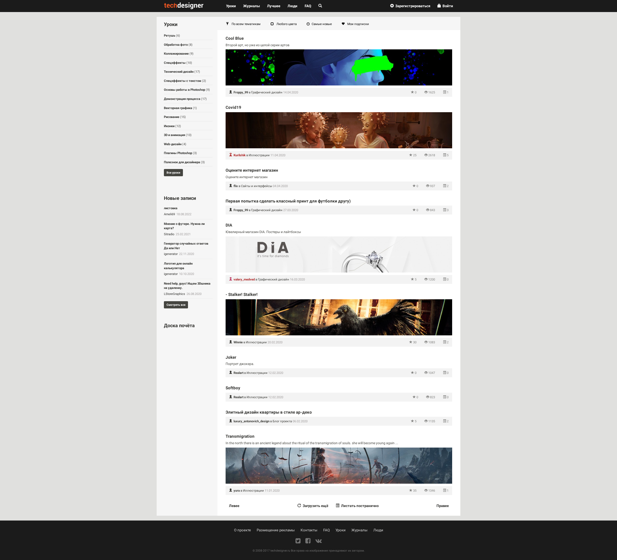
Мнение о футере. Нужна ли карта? (184, 226)
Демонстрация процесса (185, 99)
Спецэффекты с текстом (185, 81)
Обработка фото (178, 44)
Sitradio (169, 234)
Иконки (172, 126)
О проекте (242, 530)
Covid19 (233, 107)
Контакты (309, 530)
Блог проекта (282, 421)
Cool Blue (235, 38)
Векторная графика (180, 108)
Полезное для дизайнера (184, 162)
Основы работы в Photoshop (187, 89)
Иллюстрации (259, 155)
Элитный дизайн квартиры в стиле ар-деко (269, 412)
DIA (229, 225)
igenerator (171, 254)
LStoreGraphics (175, 294)
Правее (442, 506)
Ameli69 (170, 214)
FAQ (308, 6)
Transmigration (240, 436)
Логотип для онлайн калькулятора (178, 266)
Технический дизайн (182, 71)
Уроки (233, 6)
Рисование (175, 117)
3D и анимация (178, 135)
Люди (292, 6)
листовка (170, 208)
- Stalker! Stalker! (242, 294)
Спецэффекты (178, 63)
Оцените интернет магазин (252, 170)
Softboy (233, 387)
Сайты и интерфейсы (256, 186)
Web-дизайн (175, 144)
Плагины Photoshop (180, 153)
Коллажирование (179, 53)
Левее (234, 506)
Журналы (359, 530)
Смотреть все (176, 304)
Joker (231, 357)
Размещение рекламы (276, 530)
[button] (410, 6)
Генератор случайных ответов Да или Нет (186, 246)
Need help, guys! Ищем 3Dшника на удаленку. (187, 286)
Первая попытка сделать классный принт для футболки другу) (288, 201)
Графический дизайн (266, 92)
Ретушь (172, 35)
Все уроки (173, 172)
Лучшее (273, 6)
